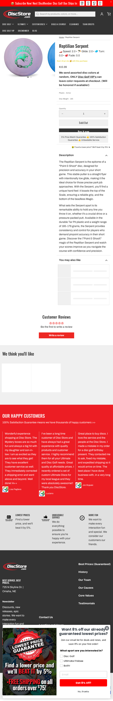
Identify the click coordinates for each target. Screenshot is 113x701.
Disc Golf (6, 24)
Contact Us (46, 617)
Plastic (65, 93)
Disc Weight (66, 99)
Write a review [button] (56, 335)
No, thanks (83, 691)
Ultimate (22, 24)
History (83, 571)
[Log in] (101, 14)
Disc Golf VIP (8, 30)
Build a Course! (58, 24)
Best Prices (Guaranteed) (94, 564)
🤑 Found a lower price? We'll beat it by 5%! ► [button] (91, 147)
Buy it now (83, 131)
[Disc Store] (16, 14)
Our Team (84, 579)
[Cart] (108, 14)
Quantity (62, 109)
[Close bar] (111, 2)
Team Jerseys (88, 24)
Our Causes (85, 587)
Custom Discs (38, 24)
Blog (34, 30)
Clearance (74, 24)
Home (61, 37)
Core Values (86, 595)
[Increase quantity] (105, 113)
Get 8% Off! (83, 683)
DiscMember (23, 30)
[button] (83, 122)
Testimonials (86, 603)
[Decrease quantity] (62, 113)
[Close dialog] (106, 628)
